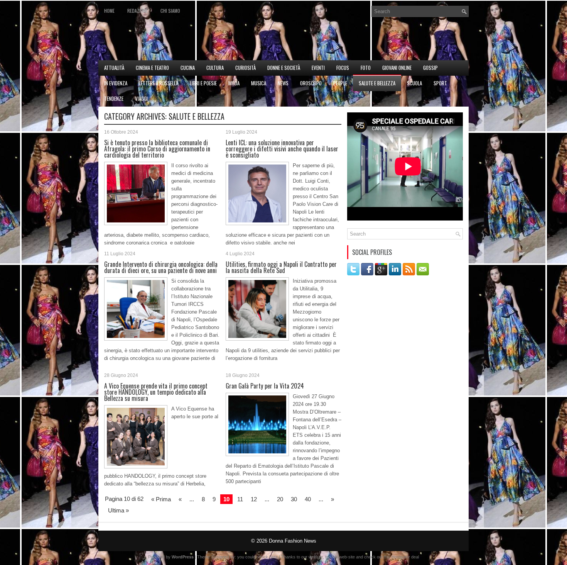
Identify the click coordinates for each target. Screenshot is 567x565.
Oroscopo (311, 83)
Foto (366, 67)
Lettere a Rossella (158, 83)
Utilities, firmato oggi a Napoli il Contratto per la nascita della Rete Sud (281, 267)
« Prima (161, 499)
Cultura (215, 67)
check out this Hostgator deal (391, 557)
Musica (258, 83)
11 (240, 499)
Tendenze (113, 98)
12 (254, 499)
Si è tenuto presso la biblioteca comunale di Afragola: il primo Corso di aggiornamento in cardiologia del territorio (157, 148)
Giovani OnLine (397, 67)
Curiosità (245, 67)
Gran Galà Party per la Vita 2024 (265, 385)
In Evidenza (115, 83)
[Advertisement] (378, 41)
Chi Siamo (170, 10)
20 (280, 499)
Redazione (137, 10)
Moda (234, 83)
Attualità (114, 67)
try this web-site (340, 557)
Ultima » (118, 510)
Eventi (318, 67)
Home (109, 10)
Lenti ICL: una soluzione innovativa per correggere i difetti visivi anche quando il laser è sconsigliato (282, 148)
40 (308, 499)
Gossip (430, 67)
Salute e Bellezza (377, 83)
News (283, 83)
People (340, 83)
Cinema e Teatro (152, 67)
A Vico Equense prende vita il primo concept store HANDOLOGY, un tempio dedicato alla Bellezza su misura (156, 392)
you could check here (257, 557)
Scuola (414, 83)
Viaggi (141, 98)
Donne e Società (283, 67)
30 (294, 499)
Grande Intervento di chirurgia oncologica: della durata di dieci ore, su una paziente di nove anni (161, 267)
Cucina (188, 67)
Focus (342, 67)
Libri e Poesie (203, 83)
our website (312, 557)
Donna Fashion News (292, 541)
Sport (440, 83)
